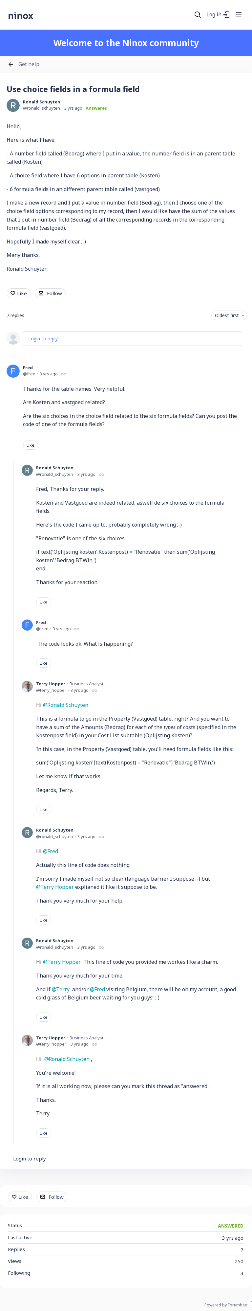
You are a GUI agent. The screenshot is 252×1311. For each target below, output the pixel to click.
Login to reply (43, 338)
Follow (54, 293)
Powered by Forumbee (225, 1305)
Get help (28, 64)
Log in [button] (213, 14)
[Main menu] (238, 15)
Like (22, 293)
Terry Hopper (50, 684)
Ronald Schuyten (41, 102)
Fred (28, 367)
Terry (63, 989)
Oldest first (227, 315)
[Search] (198, 15)
